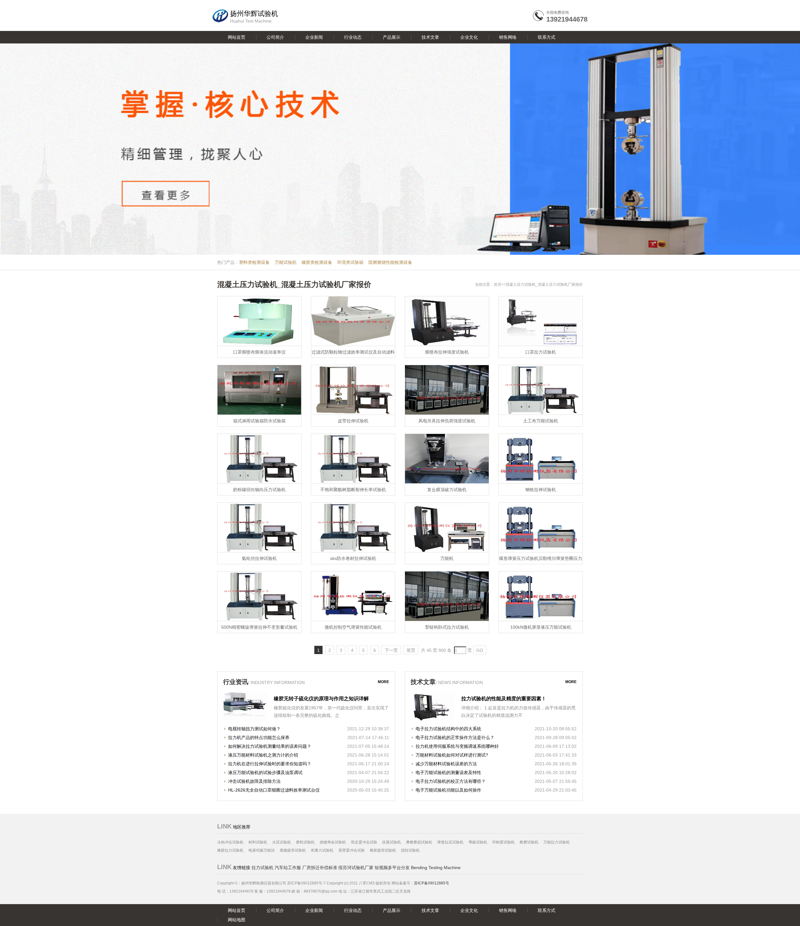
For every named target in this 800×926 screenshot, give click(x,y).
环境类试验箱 (350, 262)
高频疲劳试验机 (293, 850)
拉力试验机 (262, 867)
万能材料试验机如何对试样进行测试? (452, 754)
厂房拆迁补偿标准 (319, 867)
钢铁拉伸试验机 (540, 489)
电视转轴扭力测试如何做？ (254, 728)
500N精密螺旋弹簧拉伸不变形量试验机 (259, 627)
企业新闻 (314, 37)
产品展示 (391, 37)
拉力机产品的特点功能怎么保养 (258, 737)
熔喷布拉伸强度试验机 (447, 352)
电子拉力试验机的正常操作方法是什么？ (455, 737)
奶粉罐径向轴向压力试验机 (259, 489)
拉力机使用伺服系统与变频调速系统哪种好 (457, 746)
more (383, 682)
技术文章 (430, 37)
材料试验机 (257, 842)
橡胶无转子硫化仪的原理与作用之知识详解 (321, 698)
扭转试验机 (410, 850)
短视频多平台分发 (392, 867)
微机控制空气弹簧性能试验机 (353, 627)
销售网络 (508, 37)
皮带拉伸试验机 (353, 420)
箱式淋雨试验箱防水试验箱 (259, 420)
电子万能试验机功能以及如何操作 (448, 790)
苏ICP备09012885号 (431, 883)
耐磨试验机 (529, 842)
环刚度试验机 (503, 842)
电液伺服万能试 (261, 850)
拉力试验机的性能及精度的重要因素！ (503, 698)
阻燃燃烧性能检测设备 (390, 262)
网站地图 (236, 919)
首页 (497, 284)
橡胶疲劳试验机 (383, 850)
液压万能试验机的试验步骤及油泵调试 (265, 772)
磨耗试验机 (305, 842)
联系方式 (546, 37)
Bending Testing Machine (436, 867)
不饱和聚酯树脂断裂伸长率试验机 (353, 489)
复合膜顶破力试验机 (447, 489)
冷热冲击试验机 (230, 842)
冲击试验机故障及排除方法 (254, 781)
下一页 (391, 650)
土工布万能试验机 (540, 420)
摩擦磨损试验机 (419, 842)
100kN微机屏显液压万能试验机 (540, 627)
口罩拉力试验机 (540, 352)
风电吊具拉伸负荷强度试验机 (446, 420)
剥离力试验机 (322, 850)
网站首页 (236, 37)
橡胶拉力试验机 (230, 850)
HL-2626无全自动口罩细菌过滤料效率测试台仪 (274, 790)
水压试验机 (281, 842)
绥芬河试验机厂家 (355, 867)
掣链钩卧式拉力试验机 (447, 627)
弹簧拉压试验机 (450, 842)
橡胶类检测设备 (317, 262)
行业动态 (353, 37)
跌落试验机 (391, 842)
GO (479, 650)
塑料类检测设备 (254, 262)
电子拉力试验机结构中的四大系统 (448, 728)
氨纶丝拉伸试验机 (259, 558)
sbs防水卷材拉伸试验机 (353, 558)
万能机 (446, 558)
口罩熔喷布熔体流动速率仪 (259, 352)
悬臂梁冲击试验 (351, 850)
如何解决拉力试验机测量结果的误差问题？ (269, 746)
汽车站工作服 (288, 867)
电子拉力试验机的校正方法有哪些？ (451, 781)
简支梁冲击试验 (364, 842)
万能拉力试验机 (556, 842)
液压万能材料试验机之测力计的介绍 (263, 754)
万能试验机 (286, 262)
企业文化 (469, 37)
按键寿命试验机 (333, 842)
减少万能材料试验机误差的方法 (446, 763)
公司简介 (275, 37)
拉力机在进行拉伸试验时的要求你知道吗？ (269, 763)
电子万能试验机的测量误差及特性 (448, 772)
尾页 (411, 650)
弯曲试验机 (477, 842)
